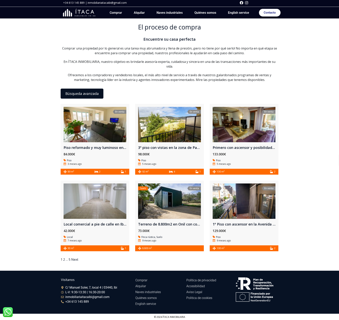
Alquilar (139, 13)
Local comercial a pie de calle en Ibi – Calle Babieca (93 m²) (114, 224)
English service (238, 13)
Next (74, 259)
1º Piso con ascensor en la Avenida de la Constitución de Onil (265, 224)
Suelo (159, 237)
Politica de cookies (199, 298)
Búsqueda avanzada (82, 93)
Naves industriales (170, 13)
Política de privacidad (201, 280)
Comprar (116, 13)
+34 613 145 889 (74, 3)
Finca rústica (148, 237)
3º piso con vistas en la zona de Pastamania (175, 147)
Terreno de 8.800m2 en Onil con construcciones (178, 224)
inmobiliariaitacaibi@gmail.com (107, 3)
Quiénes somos (205, 13)
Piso (69, 160)
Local (70, 237)
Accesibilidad (195, 286)
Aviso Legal (194, 292)
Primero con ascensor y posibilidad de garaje (251, 147)
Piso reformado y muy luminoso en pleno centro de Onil (111, 147)
